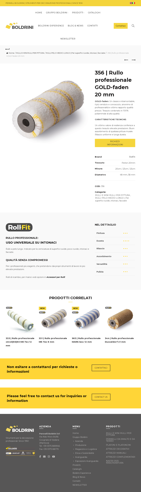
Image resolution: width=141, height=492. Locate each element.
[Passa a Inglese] (131, 3)
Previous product (126, 60)
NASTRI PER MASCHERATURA (114, 462)
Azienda (79, 441)
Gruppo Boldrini (56, 12)
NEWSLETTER (67, 39)
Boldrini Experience (51, 25)
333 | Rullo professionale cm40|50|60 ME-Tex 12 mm (20, 342)
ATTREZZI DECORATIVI (117, 449)
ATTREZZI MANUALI (116, 453)
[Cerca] (133, 26)
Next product (133, 60)
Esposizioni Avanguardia (86, 461)
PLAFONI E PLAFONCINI (118, 445)
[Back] (7, 49)
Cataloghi (94, 12)
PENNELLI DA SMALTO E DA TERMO (120, 440)
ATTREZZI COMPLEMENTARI (120, 457)
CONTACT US (101, 397)
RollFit (132, 157)
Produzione (80, 445)
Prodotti (77, 12)
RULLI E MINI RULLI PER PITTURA (30, 53)
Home (38, 12)
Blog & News (75, 25)
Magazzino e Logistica (86, 449)
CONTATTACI (101, 368)
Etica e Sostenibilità (84, 453)
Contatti (92, 25)
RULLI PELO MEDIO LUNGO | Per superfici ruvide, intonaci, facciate (75, 53)
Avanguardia (81, 457)
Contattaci (121, 26)
